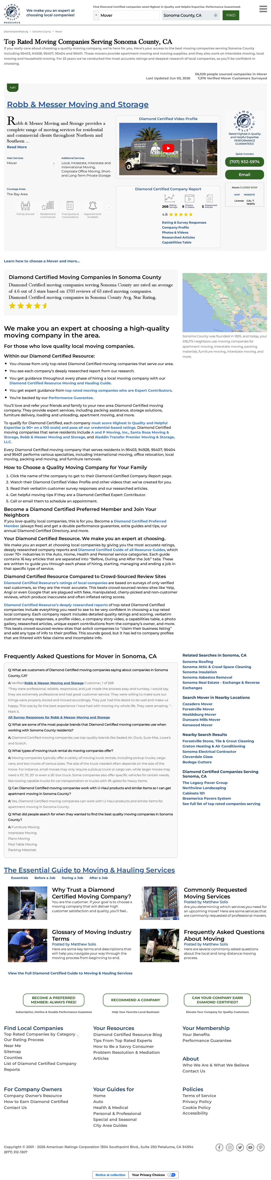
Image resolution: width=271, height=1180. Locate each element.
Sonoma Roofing (198, 662)
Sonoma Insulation (200, 672)
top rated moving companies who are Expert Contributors (118, 390)
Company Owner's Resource (33, 1095)
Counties (13, 1057)
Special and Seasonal (115, 1119)
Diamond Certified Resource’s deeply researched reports (56, 605)
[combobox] (129, 15)
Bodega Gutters (197, 762)
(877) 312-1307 (15, 1152)
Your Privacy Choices (148, 1175)
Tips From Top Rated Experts (122, 1040)
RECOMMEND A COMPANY (135, 1000)
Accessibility (195, 1113)
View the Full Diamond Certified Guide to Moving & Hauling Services (70, 973)
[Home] (13, 14)
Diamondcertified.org (16, 31)
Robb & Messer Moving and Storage (52, 437)
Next (108, 207)
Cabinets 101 (194, 793)
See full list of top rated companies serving (221, 804)
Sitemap (12, 1051)
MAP (237, 194)
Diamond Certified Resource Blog (127, 1034)
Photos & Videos (175, 232)
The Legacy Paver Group (205, 783)
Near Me (12, 1045)
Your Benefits (196, 1034)
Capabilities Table (176, 242)
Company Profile (175, 227)
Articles (101, 1058)
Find (230, 15)
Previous (9, 207)
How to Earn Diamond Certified (36, 1101)
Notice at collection (110, 1175)
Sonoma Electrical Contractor (209, 751)
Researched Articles (178, 237)
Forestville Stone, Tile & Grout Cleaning (218, 741)
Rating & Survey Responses (184, 222)
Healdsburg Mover (199, 714)
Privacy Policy (197, 1101)
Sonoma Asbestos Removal (207, 677)
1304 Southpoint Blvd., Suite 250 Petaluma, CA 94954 (146, 1147)
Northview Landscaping (204, 788)
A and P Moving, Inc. (110, 432)
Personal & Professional (117, 1113)
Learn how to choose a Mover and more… (42, 261)
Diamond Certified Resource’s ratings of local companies (55, 583)
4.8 (164, 214)
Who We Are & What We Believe (216, 1065)
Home (99, 1095)
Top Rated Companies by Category (39, 1034)
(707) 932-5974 (245, 161)
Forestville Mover (198, 709)
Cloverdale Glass (198, 757)
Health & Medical (110, 1107)
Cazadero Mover (198, 704)
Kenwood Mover (198, 725)
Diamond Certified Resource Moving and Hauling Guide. (61, 383)
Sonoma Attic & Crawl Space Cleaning (217, 667)
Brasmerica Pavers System (207, 798)
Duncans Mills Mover (201, 719)
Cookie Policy (197, 1107)
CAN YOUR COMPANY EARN (217, 1000)
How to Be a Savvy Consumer (123, 1046)
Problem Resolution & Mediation (126, 1052)
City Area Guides (110, 1125)
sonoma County (42, 31)
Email (244, 174)
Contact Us (194, 1071)
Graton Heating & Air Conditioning (214, 746)
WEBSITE (249, 194)
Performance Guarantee (71, 398)
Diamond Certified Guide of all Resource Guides (121, 550)
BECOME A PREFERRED (53, 1000)
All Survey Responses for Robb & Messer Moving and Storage (59, 717)
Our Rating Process (24, 1039)
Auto (98, 1101)
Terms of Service (199, 1095)
